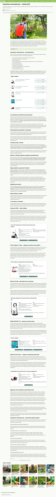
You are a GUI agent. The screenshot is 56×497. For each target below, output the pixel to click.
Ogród (13, 460)
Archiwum (8, 492)
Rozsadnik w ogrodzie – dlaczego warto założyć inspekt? (15, 474)
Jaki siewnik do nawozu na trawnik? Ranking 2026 (42, 474)
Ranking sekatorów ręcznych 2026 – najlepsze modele (23, 486)
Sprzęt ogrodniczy (17, 460)
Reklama (3, 492)
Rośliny (11, 460)
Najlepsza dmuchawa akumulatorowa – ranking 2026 (50, 486)
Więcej (19, 238)
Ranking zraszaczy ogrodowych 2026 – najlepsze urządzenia (41, 486)
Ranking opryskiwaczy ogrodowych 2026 (32, 474)
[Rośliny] (3, 1)
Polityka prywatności (12, 492)
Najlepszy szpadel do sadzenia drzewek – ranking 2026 (32, 486)
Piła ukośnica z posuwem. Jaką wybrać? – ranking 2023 (50, 474)
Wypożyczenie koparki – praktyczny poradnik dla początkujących (6, 474)
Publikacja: (7, 10)
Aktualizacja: (13, 10)
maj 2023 (14, 458)
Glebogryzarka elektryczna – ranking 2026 (23, 474)
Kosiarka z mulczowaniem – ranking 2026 (7, 486)
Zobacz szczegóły (17, 81)
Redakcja (5, 492)
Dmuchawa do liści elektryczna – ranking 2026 (15, 486)
